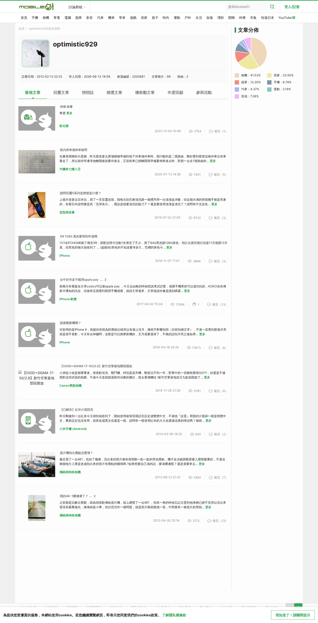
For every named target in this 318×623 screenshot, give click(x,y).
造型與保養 (67, 212)
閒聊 (231, 18)
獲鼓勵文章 (145, 92)
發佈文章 (32, 92)
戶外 (188, 18)
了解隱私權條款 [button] (174, 615)
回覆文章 (61, 92)
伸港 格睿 (66, 106)
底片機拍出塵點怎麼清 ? (76, 453)
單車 (122, 18)
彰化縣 (64, 126)
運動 (177, 18)
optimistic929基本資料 (44, 28)
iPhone (64, 255)
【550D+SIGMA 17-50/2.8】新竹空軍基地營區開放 (96, 366)
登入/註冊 (292, 7)
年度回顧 (175, 92)
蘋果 (78, 18)
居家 (144, 18)
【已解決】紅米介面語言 (76, 409)
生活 (199, 18)
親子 (155, 18)
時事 (242, 18)
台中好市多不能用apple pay (79, 279)
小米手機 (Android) (73, 429)
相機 (46, 18)
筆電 (56, 18)
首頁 (24, 18)
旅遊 (209, 18)
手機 (35, 18)
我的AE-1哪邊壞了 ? (74, 496)
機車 (111, 18)
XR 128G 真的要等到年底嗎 (78, 236)
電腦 (67, 18)
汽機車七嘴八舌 (70, 169)
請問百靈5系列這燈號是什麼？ (80, 193)
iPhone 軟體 (68, 299)
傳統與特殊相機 (70, 472)
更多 (69, 113)
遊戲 (133, 18)
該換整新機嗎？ (70, 323)
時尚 (166, 18)
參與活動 (204, 92)
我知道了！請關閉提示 (293, 615)
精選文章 (114, 92)
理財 (220, 18)
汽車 (100, 18)
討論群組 (75, 7)
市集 (253, 18)
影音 (89, 18)
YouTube (285, 18)
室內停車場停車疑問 (73, 150)
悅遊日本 (267, 18)
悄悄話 (88, 92)
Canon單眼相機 (70, 385)
